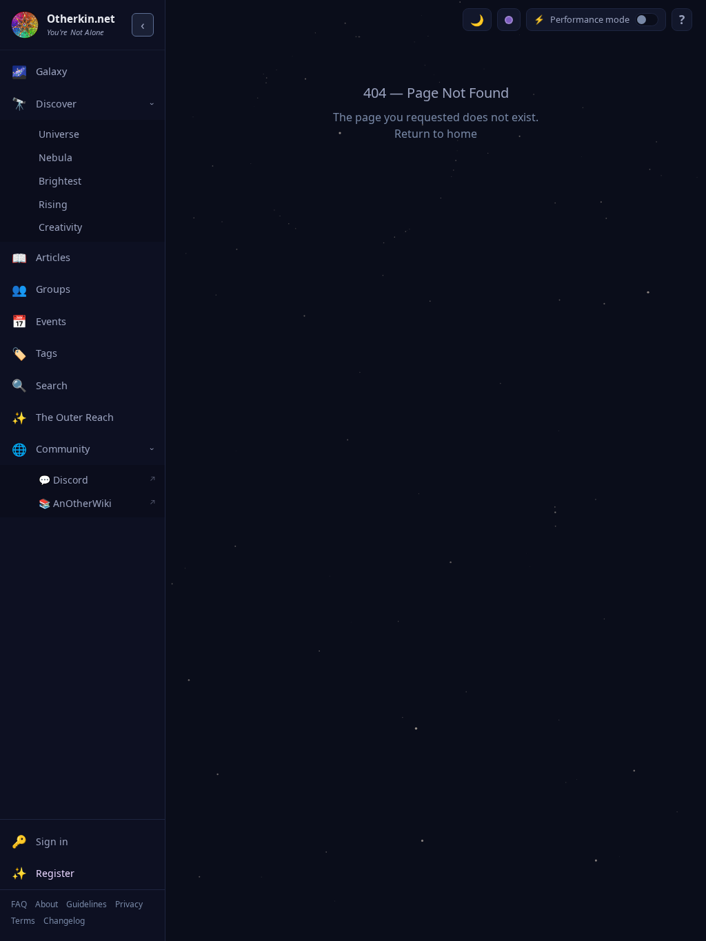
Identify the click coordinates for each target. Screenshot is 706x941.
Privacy (129, 904)
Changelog (64, 921)
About (46, 904)
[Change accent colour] (509, 19)
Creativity (60, 227)
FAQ (19, 904)
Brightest (60, 180)
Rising (53, 204)
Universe (59, 134)
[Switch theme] (477, 19)
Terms (23, 921)
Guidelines (86, 904)
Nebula (55, 157)
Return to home (435, 133)
